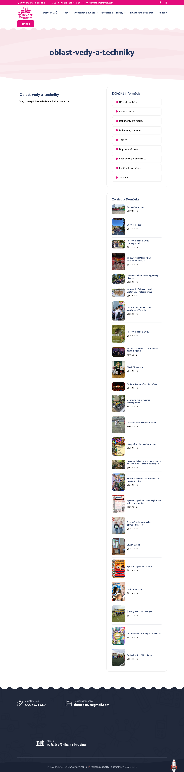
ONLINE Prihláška (128, 101)
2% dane (123, 177)
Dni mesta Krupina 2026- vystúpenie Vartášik (139, 309)
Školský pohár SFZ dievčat (139, 612)
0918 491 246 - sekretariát (67, 2)
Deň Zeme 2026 (134, 589)
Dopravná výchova (128, 149)
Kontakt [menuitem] (162, 13)
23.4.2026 (133, 615)
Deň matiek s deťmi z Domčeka (142, 384)
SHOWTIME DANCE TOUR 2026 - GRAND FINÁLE (142, 350)
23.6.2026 (133, 247)
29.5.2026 (133, 335)
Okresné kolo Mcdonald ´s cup (141, 423)
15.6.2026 (133, 264)
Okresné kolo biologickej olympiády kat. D (139, 523)
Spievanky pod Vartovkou (139, 566)
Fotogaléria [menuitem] (107, 13)
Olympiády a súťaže (85, 13)
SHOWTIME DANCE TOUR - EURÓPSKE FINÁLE (140, 259)
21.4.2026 (133, 659)
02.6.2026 (133, 295)
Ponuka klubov (126, 111)
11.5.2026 (133, 388)
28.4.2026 (133, 528)
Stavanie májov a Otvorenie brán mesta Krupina (143, 480)
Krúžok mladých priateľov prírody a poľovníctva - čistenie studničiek (144, 462)
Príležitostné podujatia (141, 13)
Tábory (120, 13)
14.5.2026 (133, 371)
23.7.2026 (133, 228)
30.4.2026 (133, 507)
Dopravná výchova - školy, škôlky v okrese (143, 277)
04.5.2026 (133, 485)
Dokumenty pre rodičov (131, 120)
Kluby (65, 13)
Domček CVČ (50, 13)
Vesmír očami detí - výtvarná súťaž (144, 633)
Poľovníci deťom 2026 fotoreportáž (138, 242)
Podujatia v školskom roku (132, 158)
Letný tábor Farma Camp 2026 (141, 444)
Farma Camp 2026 (135, 207)
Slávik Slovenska (135, 367)
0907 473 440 (35, 705)
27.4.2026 (133, 570)
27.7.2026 (133, 211)
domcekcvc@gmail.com (101, 2)
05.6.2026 (133, 282)
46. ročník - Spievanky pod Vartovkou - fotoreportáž (139, 290)
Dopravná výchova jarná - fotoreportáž (139, 401)
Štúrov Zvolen (133, 545)
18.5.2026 (133, 355)
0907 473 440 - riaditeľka (32, 2)
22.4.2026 (133, 637)
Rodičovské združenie (130, 168)
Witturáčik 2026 (135, 225)
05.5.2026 (133, 448)
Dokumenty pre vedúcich (131, 130)
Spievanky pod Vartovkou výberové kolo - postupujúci (144, 502)
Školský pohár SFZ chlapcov (140, 655)
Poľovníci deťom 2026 (138, 332)
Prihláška (25, 23)
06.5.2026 (133, 426)
